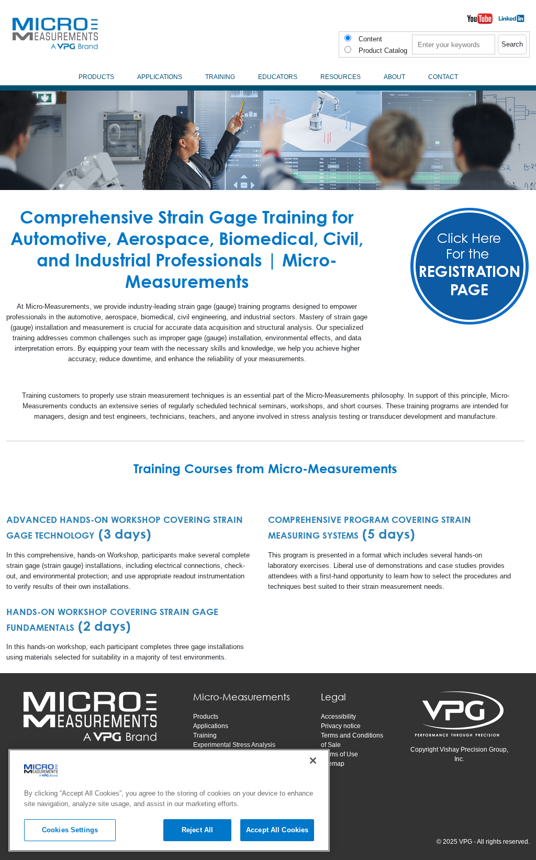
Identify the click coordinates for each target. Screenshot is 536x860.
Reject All (197, 830)
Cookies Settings (70, 830)
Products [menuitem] (96, 77)
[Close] (313, 760)
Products (205, 716)
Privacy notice (341, 726)
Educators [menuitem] (277, 77)
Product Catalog (383, 50)
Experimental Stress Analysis (234, 745)
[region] (169, 800)
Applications (210, 726)
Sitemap (332, 763)
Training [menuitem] (220, 77)
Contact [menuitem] (443, 77)
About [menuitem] (394, 77)
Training (205, 735)
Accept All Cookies (277, 830)
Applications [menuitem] (159, 77)
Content (370, 39)
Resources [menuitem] (340, 77)
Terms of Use (339, 754)
